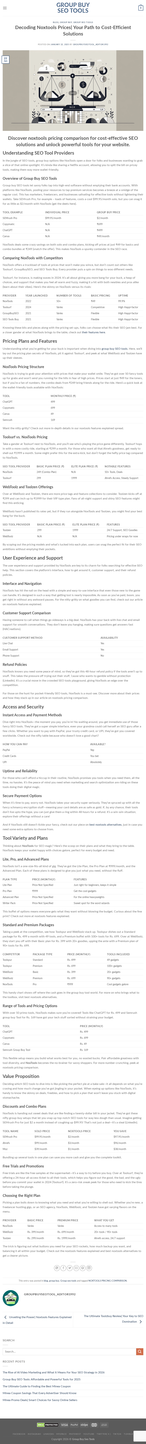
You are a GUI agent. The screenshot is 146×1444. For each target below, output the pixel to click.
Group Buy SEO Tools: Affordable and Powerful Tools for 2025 (41, 1379)
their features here (93, 332)
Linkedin (48, 1434)
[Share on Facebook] (63, 1268)
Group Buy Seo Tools (73, 8)
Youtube (88, 1434)
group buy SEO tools (114, 348)
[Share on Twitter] (70, 1268)
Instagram (34, 1434)
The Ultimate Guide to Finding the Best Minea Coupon (37, 1386)
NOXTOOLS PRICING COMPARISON (107, 1281)
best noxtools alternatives (105, 824)
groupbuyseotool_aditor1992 (90, 44)
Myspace (61, 1434)
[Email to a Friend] (76, 1268)
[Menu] (5, 8)
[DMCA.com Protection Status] (48, 1424)
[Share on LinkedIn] (89, 1268)
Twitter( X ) (104, 1434)
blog (56, 22)
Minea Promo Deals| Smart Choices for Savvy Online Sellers (40, 1400)
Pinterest (75, 1434)
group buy (66, 22)
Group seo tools (83, 22)
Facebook (19, 1434)
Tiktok (117, 1434)
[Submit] (139, 1351)
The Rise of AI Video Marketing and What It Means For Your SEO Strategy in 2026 (54, 1372)
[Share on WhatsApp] (57, 1268)
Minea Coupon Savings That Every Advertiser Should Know (40, 1393)
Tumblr (128, 1434)
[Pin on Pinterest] (83, 1268)
